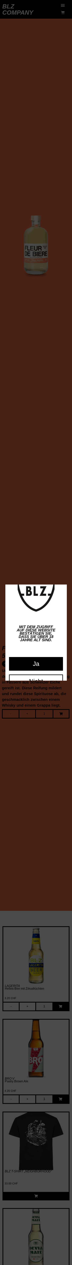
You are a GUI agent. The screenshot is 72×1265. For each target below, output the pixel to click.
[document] (36, 632)
